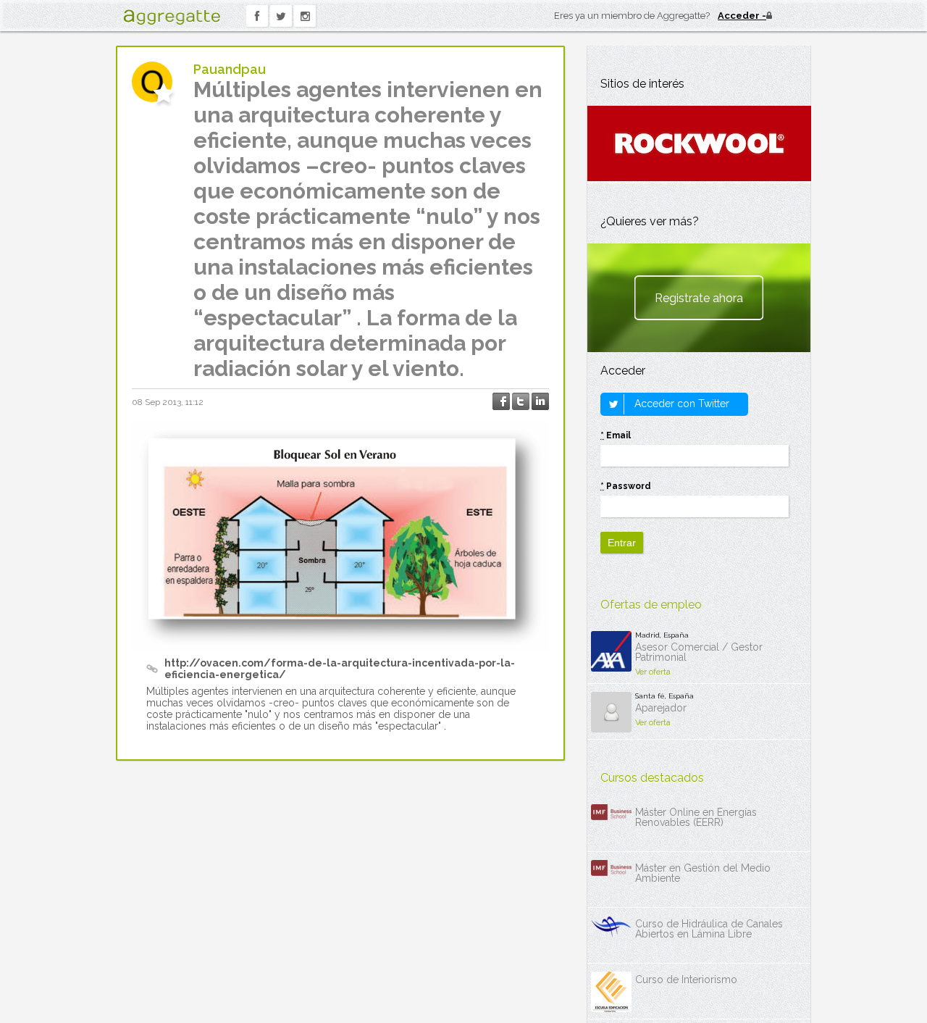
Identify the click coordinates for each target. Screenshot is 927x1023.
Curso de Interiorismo (686, 979)
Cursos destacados (652, 778)
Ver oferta (653, 672)
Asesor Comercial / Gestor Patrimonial (699, 652)
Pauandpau (229, 69)
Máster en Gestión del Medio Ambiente (703, 873)
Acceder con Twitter (680, 403)
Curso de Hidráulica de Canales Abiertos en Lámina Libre (709, 929)
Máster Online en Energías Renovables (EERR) (696, 817)
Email (615, 435)
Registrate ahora (699, 298)
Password (625, 486)
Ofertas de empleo (651, 604)
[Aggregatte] (171, 17)
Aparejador (661, 708)
